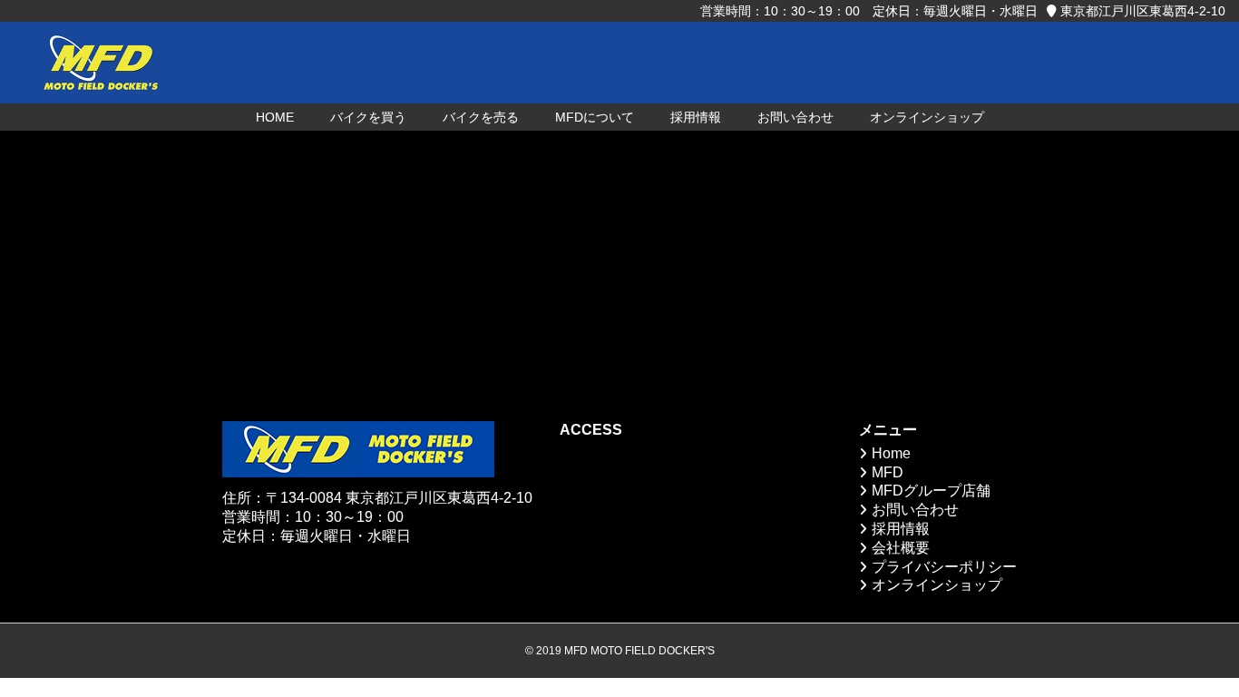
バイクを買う (368, 117)
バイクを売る (481, 117)
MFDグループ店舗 (931, 490)
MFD (887, 472)
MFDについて (594, 117)
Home (891, 453)
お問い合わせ (795, 117)
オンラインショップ (927, 117)
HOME (275, 117)
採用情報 (695, 117)
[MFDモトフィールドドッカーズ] (100, 62)
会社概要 (901, 547)
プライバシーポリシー (944, 566)
